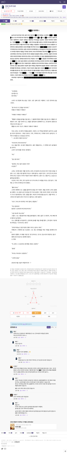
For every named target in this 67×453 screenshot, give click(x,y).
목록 (49, 316)
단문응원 (42, 21)
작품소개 (62, 21)
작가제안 (64, 7)
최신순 (48, 327)
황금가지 (4, 446)
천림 (14, 331)
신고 (53, 313)
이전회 (18, 316)
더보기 (64, 17)
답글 (19, 337)
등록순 (52, 327)
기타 (9, 14)
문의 (12, 442)
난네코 (15, 394)
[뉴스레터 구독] (5, 449)
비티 (16, 341)
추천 (14, 21)
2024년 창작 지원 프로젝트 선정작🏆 (12, 24)
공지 (23, 21)
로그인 (24, 324)
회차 (5, 21)
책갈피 (52, 21)
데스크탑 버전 (4, 443)
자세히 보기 (21, 275)
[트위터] (2, 449)
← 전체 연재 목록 (33, 436)
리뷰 (31, 21)
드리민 (15, 366)
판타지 (6, 14)
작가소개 (60, 11)
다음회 (33, 316)
